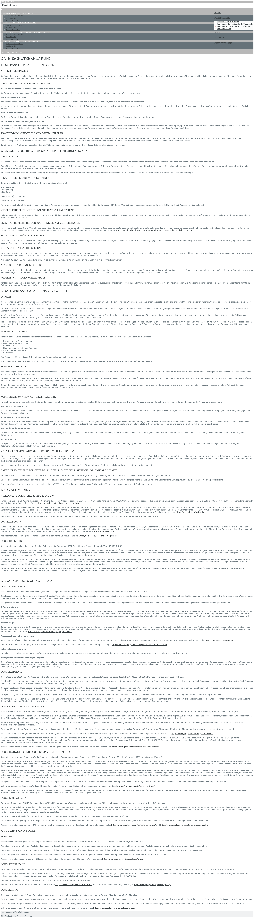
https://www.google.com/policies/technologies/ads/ (135, 747)
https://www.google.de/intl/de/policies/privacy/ (114, 908)
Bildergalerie (11, 18)
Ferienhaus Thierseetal (19, 23)
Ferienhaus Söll (224, 28)
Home (217, 13)
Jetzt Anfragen (223, 43)
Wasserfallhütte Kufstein (228, 22)
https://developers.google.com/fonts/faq (73, 884)
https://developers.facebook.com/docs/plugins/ (59, 503)
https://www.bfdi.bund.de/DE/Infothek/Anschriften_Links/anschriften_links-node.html (154, 230)
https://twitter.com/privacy (106, 531)
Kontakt (219, 38)
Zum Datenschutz (22, 912)
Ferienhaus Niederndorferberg (26, 32)
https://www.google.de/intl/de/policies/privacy (123, 859)
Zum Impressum (7, 912)
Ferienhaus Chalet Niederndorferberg (233, 26)
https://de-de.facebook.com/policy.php (187, 512)
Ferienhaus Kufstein (18, 13)
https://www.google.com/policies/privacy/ (152, 884)
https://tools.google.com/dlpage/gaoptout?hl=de (50, 631)
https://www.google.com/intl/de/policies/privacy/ (133, 825)
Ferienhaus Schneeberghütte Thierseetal (235, 24)
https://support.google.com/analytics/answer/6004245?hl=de (139, 644)
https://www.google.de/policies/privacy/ (137, 786)
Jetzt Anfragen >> (13, 20)
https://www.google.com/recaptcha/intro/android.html (184, 825)
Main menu (21, 52)
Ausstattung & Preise (14, 16)
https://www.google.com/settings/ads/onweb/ (192, 733)
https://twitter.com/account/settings (95, 536)
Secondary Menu (8, 52)
